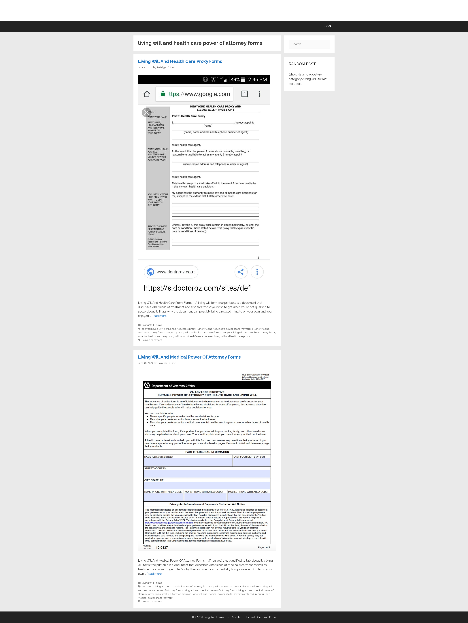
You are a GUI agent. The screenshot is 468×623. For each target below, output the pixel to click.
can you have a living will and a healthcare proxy (169, 328)
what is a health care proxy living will (158, 336)
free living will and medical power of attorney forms (232, 586)
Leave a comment (152, 339)
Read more (159, 316)
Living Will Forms (152, 324)
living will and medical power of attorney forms (210, 590)
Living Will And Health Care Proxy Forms (180, 61)
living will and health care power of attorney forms (225, 328)
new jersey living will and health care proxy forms (193, 332)
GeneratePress (266, 617)
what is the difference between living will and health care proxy (215, 336)
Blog (326, 26)
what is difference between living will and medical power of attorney (199, 593)
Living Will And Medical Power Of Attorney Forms (189, 357)
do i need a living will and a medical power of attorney (172, 586)
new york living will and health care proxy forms (248, 332)
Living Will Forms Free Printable (234, 10)
